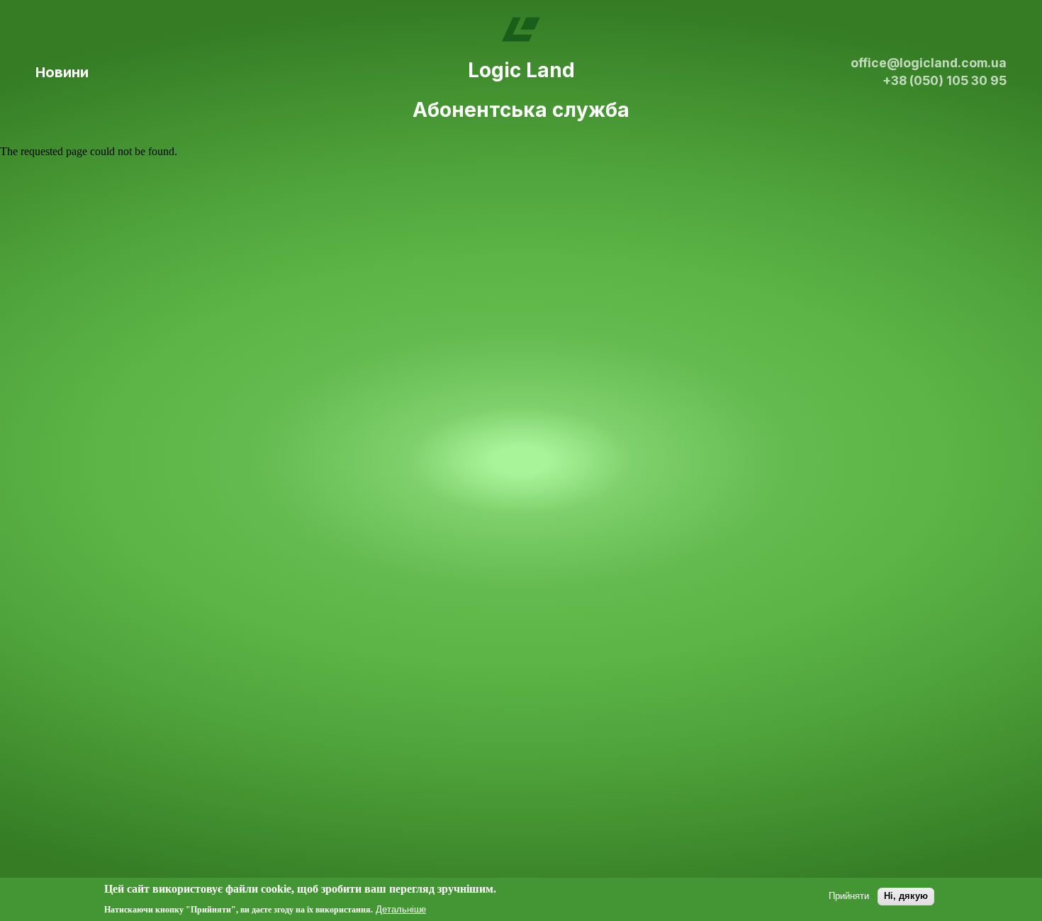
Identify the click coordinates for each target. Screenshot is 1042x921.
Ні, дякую (906, 896)
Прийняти (849, 896)
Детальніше (401, 908)
